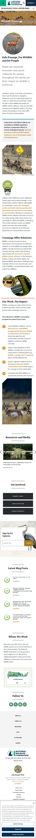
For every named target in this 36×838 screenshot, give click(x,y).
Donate (30, 3)
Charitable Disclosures (19, 792)
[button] (29, 543)
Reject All (18, 829)
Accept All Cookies (18, 834)
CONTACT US (18, 721)
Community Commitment (19, 799)
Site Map (19, 794)
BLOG (18, 732)
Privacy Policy (18, 790)
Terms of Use (18, 788)
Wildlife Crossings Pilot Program (19, 355)
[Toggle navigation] (3, 3)
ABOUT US (18, 715)
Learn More (18, 783)
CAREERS (18, 743)
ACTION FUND (18, 737)
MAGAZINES (18, 726)
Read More (16, 581)
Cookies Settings (18, 824)
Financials (18, 797)
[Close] (34, 803)
